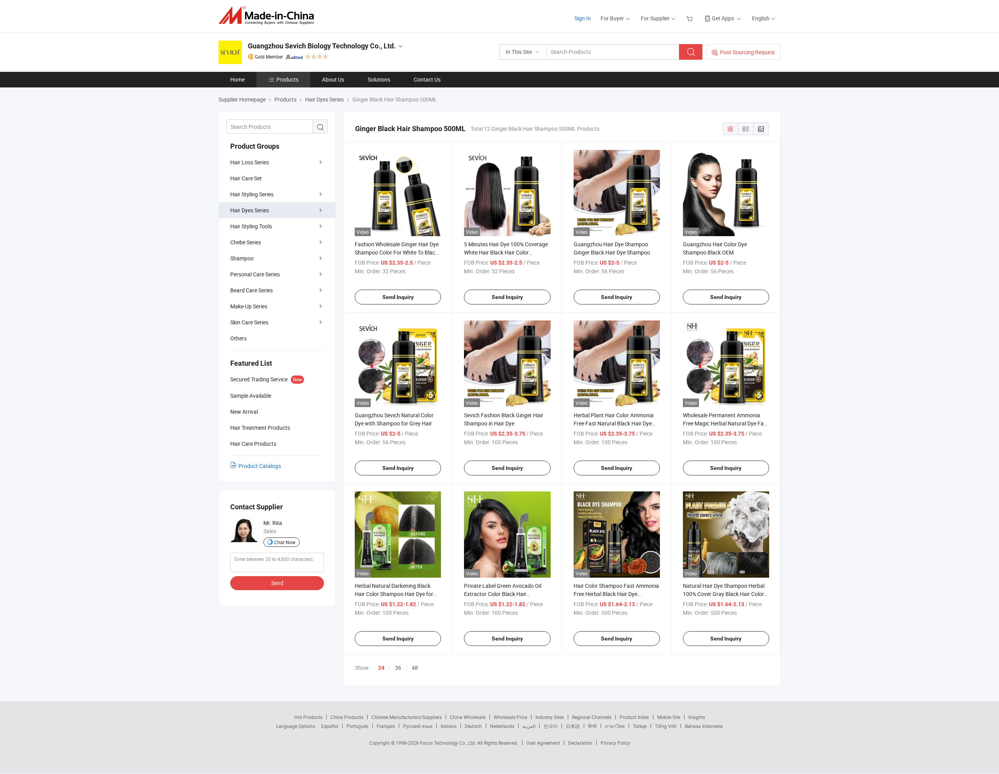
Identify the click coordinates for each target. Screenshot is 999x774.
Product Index (634, 717)
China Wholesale (467, 717)
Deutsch (473, 726)
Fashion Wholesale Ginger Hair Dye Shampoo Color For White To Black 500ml (397, 252)
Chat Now (284, 542)
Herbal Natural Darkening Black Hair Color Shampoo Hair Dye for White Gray (394, 594)
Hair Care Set (246, 178)
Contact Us (427, 79)
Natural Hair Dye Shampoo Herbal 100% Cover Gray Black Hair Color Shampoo (723, 594)
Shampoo (242, 258)
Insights (696, 717)
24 (381, 668)
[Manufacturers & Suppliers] (269, 15)
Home (237, 79)
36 (398, 667)
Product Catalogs (259, 466)
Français (386, 726)
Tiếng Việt (666, 726)
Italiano (449, 726)
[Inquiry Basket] (690, 18)
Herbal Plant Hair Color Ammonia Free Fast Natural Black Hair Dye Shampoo (614, 423)
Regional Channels (591, 717)
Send (277, 583)
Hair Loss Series (249, 162)
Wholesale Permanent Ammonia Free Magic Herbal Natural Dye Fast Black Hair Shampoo (725, 423)
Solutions (379, 79)
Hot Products (308, 717)
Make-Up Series (248, 306)
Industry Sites (549, 717)
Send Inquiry (398, 297)
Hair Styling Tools (251, 226)
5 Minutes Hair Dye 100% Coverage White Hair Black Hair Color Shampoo (506, 252)
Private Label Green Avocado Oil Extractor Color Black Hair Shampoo (502, 594)
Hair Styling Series (252, 194)
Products (287, 79)
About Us (333, 79)
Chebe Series (245, 242)
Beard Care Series (251, 290)
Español (329, 726)
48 (415, 667)
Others (238, 338)
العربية (529, 726)
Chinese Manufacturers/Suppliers (407, 717)
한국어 (551, 726)
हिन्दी (592, 726)
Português (357, 726)
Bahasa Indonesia (704, 726)
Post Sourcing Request (747, 52)
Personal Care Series (255, 274)
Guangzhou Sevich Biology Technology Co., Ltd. (322, 46)
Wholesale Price (510, 717)
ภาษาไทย (615, 726)
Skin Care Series (249, 322)
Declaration (580, 743)
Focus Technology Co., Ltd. (448, 743)
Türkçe (640, 726)
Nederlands (502, 726)
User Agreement (543, 743)
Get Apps (723, 18)
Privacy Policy (615, 743)
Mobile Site (668, 717)
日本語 (573, 726)
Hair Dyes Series (249, 210)
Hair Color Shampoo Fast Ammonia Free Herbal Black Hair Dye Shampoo (616, 594)
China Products (347, 717)
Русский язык (417, 726)
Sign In (582, 18)
